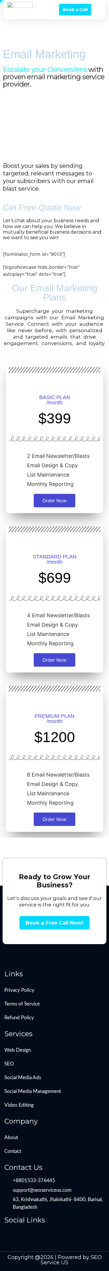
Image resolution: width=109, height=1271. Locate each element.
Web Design (17, 1050)
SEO (9, 1063)
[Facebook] (11, 1236)
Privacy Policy (19, 990)
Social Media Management (32, 1091)
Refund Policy (19, 1017)
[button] (98, 10)
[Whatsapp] (27, 1236)
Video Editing (19, 1105)
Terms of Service (22, 1003)
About (11, 1137)
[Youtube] (43, 1236)
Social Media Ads (22, 1077)
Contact (12, 1151)
